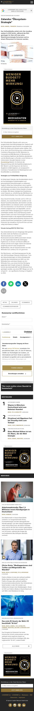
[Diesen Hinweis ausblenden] (31, 10)
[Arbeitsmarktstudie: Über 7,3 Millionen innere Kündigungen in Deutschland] (17, 492)
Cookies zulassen (17, 367)
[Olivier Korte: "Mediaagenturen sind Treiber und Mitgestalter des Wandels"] (17, 550)
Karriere (8, 514)
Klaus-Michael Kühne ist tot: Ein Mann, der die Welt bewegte (19, 434)
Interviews (24, 572)
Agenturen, (14, 572)
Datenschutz (13, 697)
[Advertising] (17, 97)
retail (5, 302)
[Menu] (31, 2)
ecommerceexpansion (10, 306)
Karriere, (5, 627)
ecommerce (26, 302)
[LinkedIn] (24, 705)
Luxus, (14, 425)
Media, (8, 572)
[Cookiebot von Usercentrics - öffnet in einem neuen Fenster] (24, 332)
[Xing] (19, 705)
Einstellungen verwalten (16, 373)
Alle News (15, 646)
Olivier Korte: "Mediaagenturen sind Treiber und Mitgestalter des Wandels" (17, 568)
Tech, (13, 412)
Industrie (20, 438)
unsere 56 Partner (13, 348)
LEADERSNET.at (16, 695)
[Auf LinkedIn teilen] (18, 283)
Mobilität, (22, 626)
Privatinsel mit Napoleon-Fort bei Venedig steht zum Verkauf (20, 420)
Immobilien (19, 425)
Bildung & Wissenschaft (22, 627)
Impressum (22, 697)
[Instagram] (15, 705)
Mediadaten (25, 695)
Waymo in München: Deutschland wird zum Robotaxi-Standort (17, 407)
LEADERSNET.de (6, 695)
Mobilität (18, 412)
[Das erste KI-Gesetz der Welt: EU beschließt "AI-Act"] (17, 605)
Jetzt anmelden (17, 136)
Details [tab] (15, 337)
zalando (14, 302)
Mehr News (5, 475)
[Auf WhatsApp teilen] (11, 283)
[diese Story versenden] (3, 291)
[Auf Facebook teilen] (3, 283)
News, (3, 26)
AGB (31, 695)
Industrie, (11, 627)
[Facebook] (10, 705)
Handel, (7, 26)
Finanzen (13, 26)
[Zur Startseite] (7, 2)
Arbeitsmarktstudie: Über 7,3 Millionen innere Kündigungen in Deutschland (16, 510)
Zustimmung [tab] (6, 337)
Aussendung (5, 162)
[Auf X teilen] (25, 283)
